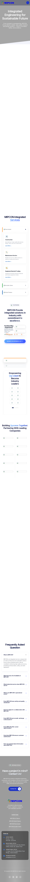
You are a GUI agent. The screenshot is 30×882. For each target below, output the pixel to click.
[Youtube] (16, 877)
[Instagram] (9, 877)
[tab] (20, 327)
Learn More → (8, 245)
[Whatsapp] (20, 877)
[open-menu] (27, 2)
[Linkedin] (13, 877)
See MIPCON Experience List (15, 341)
